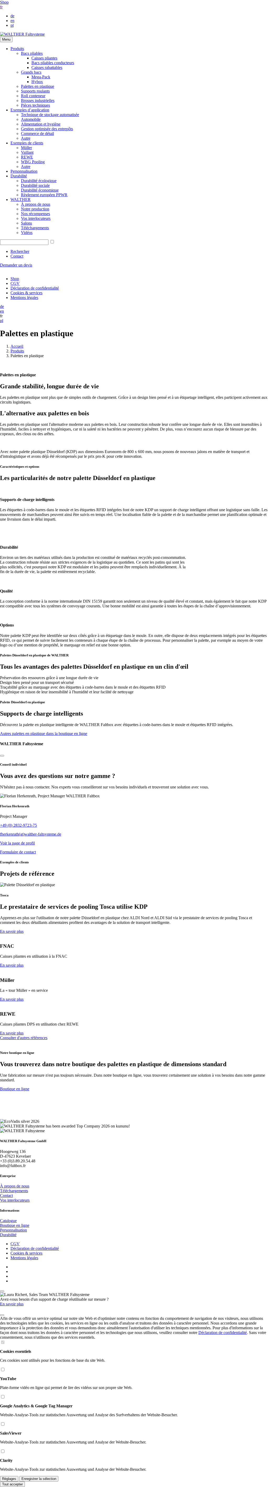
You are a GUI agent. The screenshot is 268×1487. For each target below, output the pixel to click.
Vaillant (27, 152)
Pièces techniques (35, 105)
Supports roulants (35, 91)
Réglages (9, 1479)
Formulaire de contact (18, 852)
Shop (4, 2)
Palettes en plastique (37, 86)
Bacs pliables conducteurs (52, 63)
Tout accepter (12, 1484)
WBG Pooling (33, 162)
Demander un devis (16, 265)
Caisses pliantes (44, 58)
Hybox (37, 81)
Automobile (31, 119)
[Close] (2, 755)
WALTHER (20, 199)
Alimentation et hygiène (40, 124)
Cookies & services (26, 293)
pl (12, 25)
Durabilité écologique (39, 180)
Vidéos (26, 232)
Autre (25, 138)
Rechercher (19, 251)
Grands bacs (31, 72)
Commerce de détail (37, 133)
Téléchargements (35, 228)
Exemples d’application (29, 110)
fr (1, 7)
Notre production (35, 209)
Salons (26, 223)
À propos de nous (35, 204)
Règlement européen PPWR (44, 195)
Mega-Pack (40, 77)
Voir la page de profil (17, 843)
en (12, 20)
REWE (27, 157)
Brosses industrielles (37, 100)
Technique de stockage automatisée (50, 114)
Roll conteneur (33, 96)
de (12, 16)
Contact (16, 256)
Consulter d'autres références (23, 1038)
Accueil (16, 346)
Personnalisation (23, 171)
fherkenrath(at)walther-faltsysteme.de (30, 834)
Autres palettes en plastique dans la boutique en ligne (43, 733)
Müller (26, 147)
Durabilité (18, 176)
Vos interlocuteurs (36, 218)
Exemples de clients (26, 143)
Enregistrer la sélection (38, 1479)
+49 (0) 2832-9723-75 (18, 825)
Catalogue (8, 1220)
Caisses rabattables (46, 67)
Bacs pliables (32, 53)
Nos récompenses (35, 213)
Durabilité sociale (35, 185)
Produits (17, 48)
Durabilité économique (40, 190)
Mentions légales (24, 297)
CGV (15, 283)
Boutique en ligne (14, 1089)
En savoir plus (12, 931)
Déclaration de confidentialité (34, 288)
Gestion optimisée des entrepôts (47, 129)
